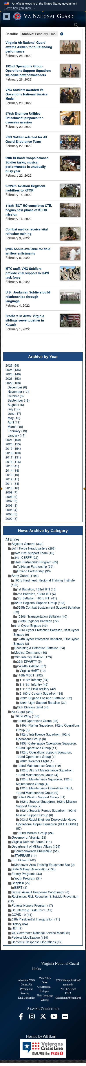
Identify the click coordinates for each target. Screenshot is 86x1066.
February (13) (17, 431)
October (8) (16, 396)
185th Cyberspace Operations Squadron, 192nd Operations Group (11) (46, 745)
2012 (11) (12, 479)
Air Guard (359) (22, 711)
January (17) (17, 435)
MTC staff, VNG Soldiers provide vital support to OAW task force (27, 272)
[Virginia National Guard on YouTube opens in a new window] (53, 1017)
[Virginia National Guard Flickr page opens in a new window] (64, 1017)
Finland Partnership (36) (34, 571)
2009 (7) (11, 492)
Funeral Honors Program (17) (32, 905)
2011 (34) (12, 483)
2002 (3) (11, 518)
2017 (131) (13, 457)
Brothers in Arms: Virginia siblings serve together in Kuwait (24, 320)
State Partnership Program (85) (36, 562)
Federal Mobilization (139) (30, 937)
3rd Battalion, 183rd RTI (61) (37, 598)
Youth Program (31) (28, 878)
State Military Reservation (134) (34, 869)
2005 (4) (11, 510)
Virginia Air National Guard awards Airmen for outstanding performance (28, 46)
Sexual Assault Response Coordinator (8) (40, 892)
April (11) (14, 422)
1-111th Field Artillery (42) (38, 689)
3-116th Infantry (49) (34, 684)
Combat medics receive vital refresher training (26, 231)
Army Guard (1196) (25, 575)
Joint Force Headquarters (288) (34, 548)
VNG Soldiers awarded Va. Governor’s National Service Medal (26, 94)
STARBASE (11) (25, 855)
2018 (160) (13, 453)
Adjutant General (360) (28, 543)
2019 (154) (13, 448)
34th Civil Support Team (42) (34, 553)
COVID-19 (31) (22, 914)
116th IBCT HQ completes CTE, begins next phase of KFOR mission (28, 209)
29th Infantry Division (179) (33, 657)
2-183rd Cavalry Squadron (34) (41, 693)
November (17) (18, 391)
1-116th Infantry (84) (34, 680)
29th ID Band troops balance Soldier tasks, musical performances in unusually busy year (26, 164)
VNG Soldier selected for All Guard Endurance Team (26, 139)
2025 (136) (13, 369)
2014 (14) (12, 470)
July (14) (14, 409)
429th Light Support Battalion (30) (43, 702)
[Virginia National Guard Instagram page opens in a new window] (31, 1017)
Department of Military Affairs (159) (36, 846)
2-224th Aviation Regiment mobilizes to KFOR (25, 188)
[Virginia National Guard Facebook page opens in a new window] (20, 1017)
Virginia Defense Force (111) (32, 841)
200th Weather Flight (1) (37, 761)
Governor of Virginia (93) (29, 837)
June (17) (14, 413)
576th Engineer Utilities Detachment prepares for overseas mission (24, 117)
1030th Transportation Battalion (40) (42, 616)
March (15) (15, 426)
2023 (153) (13, 378)
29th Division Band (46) (33, 707)
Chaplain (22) (21, 883)
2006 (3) (11, 505)
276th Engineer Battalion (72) (38, 621)
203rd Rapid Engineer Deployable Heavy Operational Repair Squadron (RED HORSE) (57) (47, 824)
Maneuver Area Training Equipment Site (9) (44, 864)
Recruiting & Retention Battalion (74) (39, 648)
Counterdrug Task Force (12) (32, 910)
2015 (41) (12, 466)
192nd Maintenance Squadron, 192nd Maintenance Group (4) (44, 781)
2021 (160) (13, 439)
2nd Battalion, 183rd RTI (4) (36, 594)
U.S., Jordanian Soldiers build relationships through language (27, 296)
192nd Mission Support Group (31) (41, 797)
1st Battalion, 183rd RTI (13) (37, 589)
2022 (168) (13, 383)
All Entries (12, 539)
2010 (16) (12, 488)
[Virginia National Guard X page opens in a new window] (42, 1017)
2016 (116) (13, 461)
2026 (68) (12, 365)
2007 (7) (11, 501)
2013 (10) (12, 474)
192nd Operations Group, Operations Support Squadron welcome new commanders (28, 70)
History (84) (20, 924)
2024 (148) (13, 374)
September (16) (19, 400)
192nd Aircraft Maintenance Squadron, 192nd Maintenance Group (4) (44, 772)
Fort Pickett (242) (24, 860)
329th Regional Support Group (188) (39, 603)
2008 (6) (11, 496)
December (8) (17, 387)
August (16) (16, 404)
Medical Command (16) (30, 652)
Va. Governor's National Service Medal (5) (41, 933)
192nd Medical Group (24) (35, 833)
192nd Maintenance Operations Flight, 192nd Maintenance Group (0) (44, 790)
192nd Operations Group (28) (37, 720)
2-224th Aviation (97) (31, 666)
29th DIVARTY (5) (29, 661)
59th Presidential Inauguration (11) (36, 919)
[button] (20, 8)
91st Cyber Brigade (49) (31, 625)
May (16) (14, 418)
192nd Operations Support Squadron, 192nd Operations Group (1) (44, 754)
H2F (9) (17, 928)
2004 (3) (11, 514)
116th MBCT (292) (30, 675)
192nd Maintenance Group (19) (39, 765)
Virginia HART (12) (33, 670)
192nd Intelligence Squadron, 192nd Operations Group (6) (43, 736)
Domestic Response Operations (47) (37, 942)
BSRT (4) (20, 887)
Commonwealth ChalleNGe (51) (36, 851)
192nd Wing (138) (26, 716)
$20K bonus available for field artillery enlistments (27, 251)
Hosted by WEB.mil (41, 1036)
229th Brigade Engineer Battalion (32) (46, 698)
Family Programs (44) (27, 873)
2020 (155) (13, 444)
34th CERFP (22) (26, 557)
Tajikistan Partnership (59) (35, 566)
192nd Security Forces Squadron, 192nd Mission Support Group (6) (46, 812)
